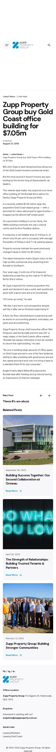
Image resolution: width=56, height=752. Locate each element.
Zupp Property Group (30, 747)
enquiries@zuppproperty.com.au (20, 718)
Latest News (9, 96)
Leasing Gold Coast (12, 736)
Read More (12, 490)
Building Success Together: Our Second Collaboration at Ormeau (28, 479)
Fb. (4, 671)
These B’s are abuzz (16, 401)
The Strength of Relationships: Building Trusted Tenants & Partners (27, 563)
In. (14, 671)
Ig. (9, 671)
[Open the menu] (7, 45)
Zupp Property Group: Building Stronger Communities (27, 646)
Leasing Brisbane (11, 733)
